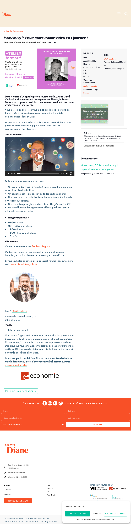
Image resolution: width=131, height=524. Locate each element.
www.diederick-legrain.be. (24, 264)
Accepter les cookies (77, 513)
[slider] (38, 173)
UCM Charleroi (19, 311)
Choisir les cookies (115, 513)
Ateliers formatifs (90, 86)
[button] (119, 13)
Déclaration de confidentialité (103, 519)
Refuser (97, 513)
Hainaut (86, 93)
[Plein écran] (71, 173)
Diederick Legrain (41, 246)
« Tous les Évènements (13, 31)
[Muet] (67, 173)
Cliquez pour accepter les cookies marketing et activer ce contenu (94, 114)
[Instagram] (60, 403)
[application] (39, 156)
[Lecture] (8, 173)
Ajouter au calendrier (21, 391)
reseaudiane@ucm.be (16, 365)
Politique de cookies (84, 519)
